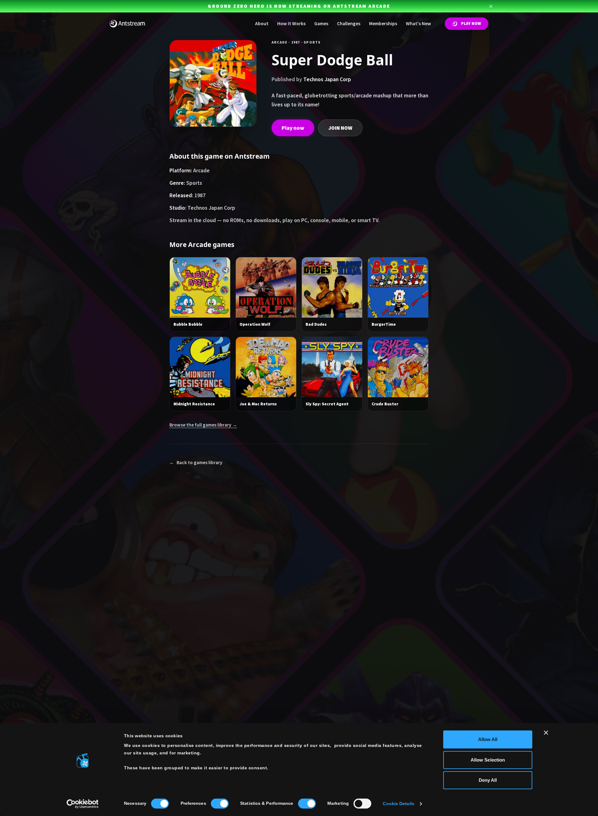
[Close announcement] (490, 6)
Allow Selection (488, 759)
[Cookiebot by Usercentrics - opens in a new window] (82, 804)
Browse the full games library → (203, 425)
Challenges (348, 23)
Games (321, 23)
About (261, 23)
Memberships (383, 23)
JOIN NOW (340, 127)
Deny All (488, 780)
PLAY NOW (471, 23)
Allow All (488, 739)
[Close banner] (546, 732)
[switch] (220, 804)
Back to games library (195, 462)
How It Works (291, 23)
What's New (418, 23)
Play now (293, 127)
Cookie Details (398, 803)
